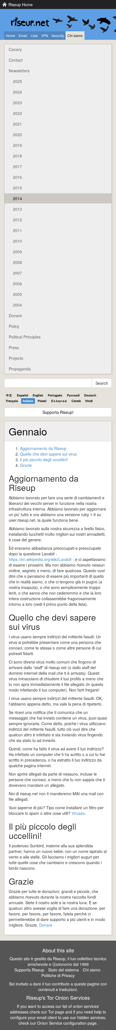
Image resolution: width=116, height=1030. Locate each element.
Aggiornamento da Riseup (43, 448)
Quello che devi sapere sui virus (48, 454)
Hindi (89, 401)
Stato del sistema (63, 970)
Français (12, 401)
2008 (17, 262)
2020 (17, 134)
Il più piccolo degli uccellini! (44, 459)
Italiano (28, 401)
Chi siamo (75, 35)
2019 (17, 145)
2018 (17, 156)
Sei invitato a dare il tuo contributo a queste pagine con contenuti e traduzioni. (58, 986)
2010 (17, 241)
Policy (14, 326)
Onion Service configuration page (67, 1023)
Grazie (26, 465)
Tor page (56, 1012)
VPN (44, 35)
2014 (17, 198)
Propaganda (20, 369)
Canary (15, 49)
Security (58, 35)
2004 (17, 305)
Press (14, 347)
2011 (17, 230)
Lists (34, 35)
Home (10, 35)
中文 (9, 395)
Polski (42, 401)
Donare (15, 315)
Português (55, 395)
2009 (17, 251)
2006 (17, 283)
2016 (17, 177)
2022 (17, 113)
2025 (17, 81)
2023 (17, 102)
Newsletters (19, 70)
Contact (16, 60)
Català (76, 401)
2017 (17, 166)
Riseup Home (20, 4)
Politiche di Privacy (58, 975)
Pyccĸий (73, 395)
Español (22, 395)
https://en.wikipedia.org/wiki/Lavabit (40, 559)
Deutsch (90, 395)
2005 (17, 294)
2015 (17, 188)
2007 (17, 273)
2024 (17, 92)
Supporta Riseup (29, 970)
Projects (16, 358)
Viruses (78, 813)
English (38, 395)
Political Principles (25, 337)
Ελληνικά (59, 401)
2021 (17, 124)
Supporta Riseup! (58, 412)
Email (23, 35)
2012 (17, 219)
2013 (17, 209)
